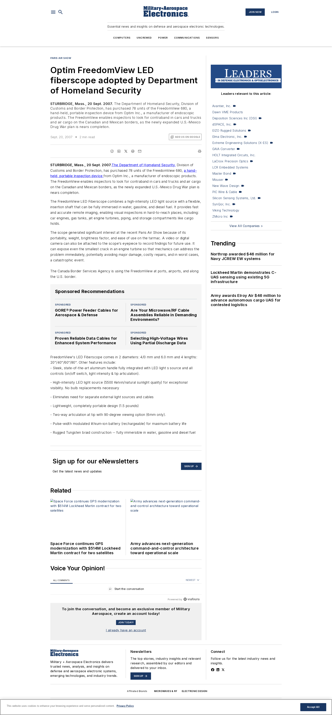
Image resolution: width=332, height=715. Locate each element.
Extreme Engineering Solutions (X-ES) (240, 143)
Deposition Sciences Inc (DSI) (234, 118)
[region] (126, 590)
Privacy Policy (125, 705)
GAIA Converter (223, 149)
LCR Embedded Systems (230, 167)
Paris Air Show (60, 58)
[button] (53, 12)
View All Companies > (246, 226)
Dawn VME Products (227, 112)
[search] (60, 12)
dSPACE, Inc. (222, 124)
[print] (200, 151)
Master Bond (221, 173)
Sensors (212, 37)
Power (163, 37)
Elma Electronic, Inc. (227, 137)
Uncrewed (144, 37)
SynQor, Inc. (221, 204)
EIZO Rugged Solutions (229, 130)
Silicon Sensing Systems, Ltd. (234, 198)
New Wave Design (225, 186)
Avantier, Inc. (221, 106)
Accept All (313, 707)
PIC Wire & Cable (224, 192)
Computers (121, 37)
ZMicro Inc (220, 216)
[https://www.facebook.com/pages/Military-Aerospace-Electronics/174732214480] (213, 670)
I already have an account (126, 630)
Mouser (217, 180)
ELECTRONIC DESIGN (194, 691)
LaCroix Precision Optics (230, 161)
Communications (187, 37)
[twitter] (126, 151)
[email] (140, 151)
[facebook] (112, 151)
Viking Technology (225, 210)
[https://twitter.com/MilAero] (223, 670)
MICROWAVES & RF (165, 691)
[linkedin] (119, 151)
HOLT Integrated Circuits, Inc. (234, 155)
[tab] (61, 580)
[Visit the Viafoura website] (191, 599)
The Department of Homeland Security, (144, 165)
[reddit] (133, 151)
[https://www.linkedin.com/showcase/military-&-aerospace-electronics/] (218, 670)
